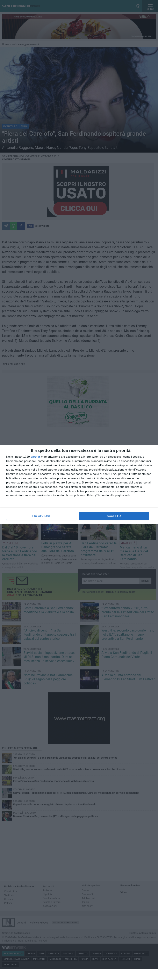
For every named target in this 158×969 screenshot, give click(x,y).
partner (35, 456)
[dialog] (79, 484)
